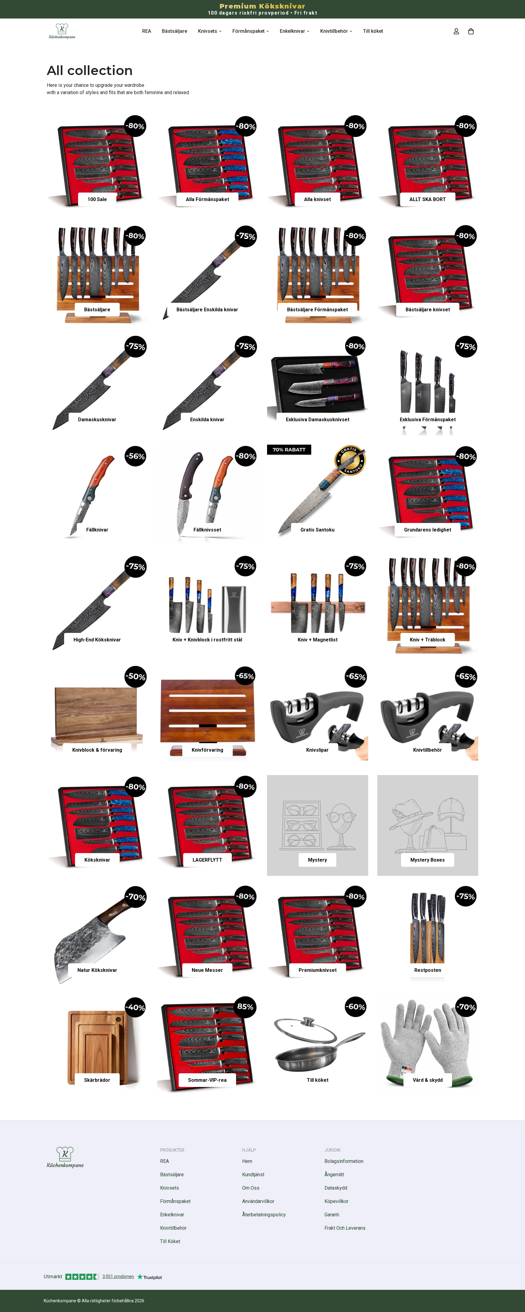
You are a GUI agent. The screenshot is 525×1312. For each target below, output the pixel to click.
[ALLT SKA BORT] (428, 164)
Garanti (331, 1215)
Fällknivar (97, 530)
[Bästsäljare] (97, 274)
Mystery (317, 860)
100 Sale (97, 199)
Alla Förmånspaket (207, 199)
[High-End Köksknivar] (97, 605)
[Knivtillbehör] (428, 715)
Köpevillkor (336, 1201)
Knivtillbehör (334, 31)
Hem (247, 1161)
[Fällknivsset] (207, 495)
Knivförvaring (207, 750)
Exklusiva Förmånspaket (428, 419)
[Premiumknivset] (317, 935)
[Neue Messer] (207, 935)
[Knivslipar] (317, 715)
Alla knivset (317, 199)
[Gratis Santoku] (317, 495)
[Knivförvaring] (207, 715)
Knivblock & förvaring (97, 750)
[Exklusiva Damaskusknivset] (317, 385)
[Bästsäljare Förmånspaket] (317, 274)
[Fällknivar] (97, 495)
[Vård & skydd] (428, 1045)
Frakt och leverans (344, 1228)
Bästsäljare (174, 31)
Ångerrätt (334, 1174)
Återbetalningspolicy (264, 1215)
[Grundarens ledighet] (428, 495)
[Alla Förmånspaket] (207, 164)
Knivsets (207, 31)
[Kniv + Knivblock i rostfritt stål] (207, 605)
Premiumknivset (318, 970)
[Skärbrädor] (97, 1045)
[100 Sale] (97, 164)
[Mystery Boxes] (428, 825)
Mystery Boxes (427, 860)
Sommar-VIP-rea (207, 1080)
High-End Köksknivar (97, 640)
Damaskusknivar (97, 419)
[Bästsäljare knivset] (428, 274)
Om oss (250, 1188)
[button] (471, 31)
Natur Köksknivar (97, 970)
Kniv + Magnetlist (318, 640)
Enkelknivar (292, 31)
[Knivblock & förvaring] (97, 715)
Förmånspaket (248, 31)
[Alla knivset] (317, 164)
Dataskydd (335, 1188)
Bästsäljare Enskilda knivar (207, 310)
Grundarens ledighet (427, 530)
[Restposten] (428, 935)
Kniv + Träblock (427, 640)
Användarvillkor (258, 1201)
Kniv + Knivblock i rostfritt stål (207, 640)
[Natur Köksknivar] (97, 935)
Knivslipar (317, 750)
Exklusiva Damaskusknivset (317, 419)
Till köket (373, 31)
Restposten (427, 970)
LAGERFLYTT (207, 860)
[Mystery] (317, 825)
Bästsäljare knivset (428, 310)
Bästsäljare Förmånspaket (317, 310)
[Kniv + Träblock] (428, 605)
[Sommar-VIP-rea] (207, 1045)
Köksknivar (97, 860)
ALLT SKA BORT (428, 199)
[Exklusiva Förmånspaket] (428, 385)
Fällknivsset (207, 530)
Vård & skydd (428, 1080)
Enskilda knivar (207, 419)
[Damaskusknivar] (97, 385)
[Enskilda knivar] (207, 385)
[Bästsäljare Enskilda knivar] (207, 274)
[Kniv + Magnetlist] (317, 605)
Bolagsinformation (343, 1161)
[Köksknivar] (97, 825)
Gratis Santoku (317, 530)
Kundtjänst (253, 1174)
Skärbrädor (97, 1080)
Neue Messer (207, 970)
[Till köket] (317, 1045)
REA (146, 31)
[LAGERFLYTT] (207, 825)
